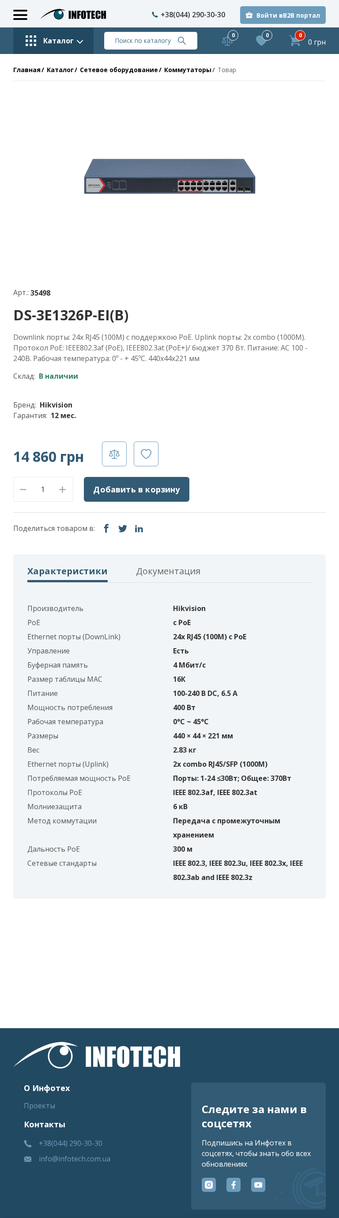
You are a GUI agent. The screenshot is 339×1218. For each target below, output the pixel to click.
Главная (27, 69)
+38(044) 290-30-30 (193, 14)
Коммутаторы (187, 69)
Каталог (60, 69)
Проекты (39, 1105)
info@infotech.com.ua (74, 1159)
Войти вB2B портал (288, 15)
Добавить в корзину (136, 489)
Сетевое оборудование (119, 69)
